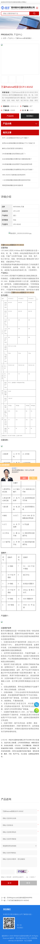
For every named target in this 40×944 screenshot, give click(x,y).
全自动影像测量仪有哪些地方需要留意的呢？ (17, 159)
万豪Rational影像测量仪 (23, 38)
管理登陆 (34, 938)
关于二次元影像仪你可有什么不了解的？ (15, 138)
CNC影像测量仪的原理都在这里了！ (14, 154)
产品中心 (11, 38)
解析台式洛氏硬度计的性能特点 (12, 148)
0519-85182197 (36, 704)
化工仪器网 (28, 940)
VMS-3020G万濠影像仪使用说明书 (13, 175)
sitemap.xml (12, 940)
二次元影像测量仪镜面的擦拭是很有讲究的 (16, 180)
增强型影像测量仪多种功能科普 (12, 185)
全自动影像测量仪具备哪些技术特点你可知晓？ (17, 169)
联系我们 (29, 116)
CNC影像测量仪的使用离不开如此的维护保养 (17, 164)
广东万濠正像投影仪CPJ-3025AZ (18, 900)
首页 (5, 38)
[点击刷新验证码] (22, 871)
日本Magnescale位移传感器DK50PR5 (19, 897)
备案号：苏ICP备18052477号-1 (20, 938)
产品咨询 (10, 116)
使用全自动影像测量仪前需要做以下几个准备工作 (18, 143)
